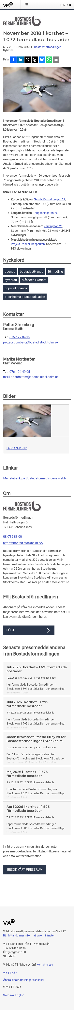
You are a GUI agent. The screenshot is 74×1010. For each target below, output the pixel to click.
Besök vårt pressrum (24, 869)
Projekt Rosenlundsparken (28, 244)
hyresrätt (11, 280)
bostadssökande (31, 272)
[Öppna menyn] (27, 4)
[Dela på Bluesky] (42, 60)
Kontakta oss (45, 964)
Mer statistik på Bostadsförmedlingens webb (34, 478)
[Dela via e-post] (56, 60)
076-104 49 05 (19, 372)
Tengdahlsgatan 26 (45, 213)
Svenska (8, 995)
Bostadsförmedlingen (47, 47)
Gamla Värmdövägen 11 (49, 199)
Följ (10, 630)
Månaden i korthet (34, 280)
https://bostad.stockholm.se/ (23, 543)
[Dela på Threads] (35, 60)
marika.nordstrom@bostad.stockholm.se (31, 377)
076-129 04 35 (19, 337)
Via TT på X (10, 973)
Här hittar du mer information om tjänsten (29, 935)
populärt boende (16, 288)
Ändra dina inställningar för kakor (23, 979)
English (19, 995)
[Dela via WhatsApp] (49, 60)
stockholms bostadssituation (25, 297)
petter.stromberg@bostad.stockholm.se (30, 342)
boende (10, 272)
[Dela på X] (27, 60)
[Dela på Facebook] (13, 60)
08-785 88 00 (12, 536)
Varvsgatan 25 (53, 226)
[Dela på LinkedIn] (20, 60)
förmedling (55, 272)
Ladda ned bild (17, 448)
